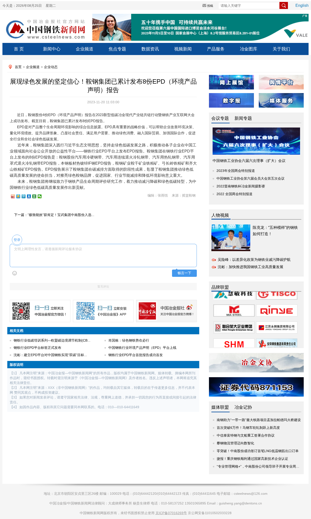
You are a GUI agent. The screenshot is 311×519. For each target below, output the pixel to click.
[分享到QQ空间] (20, 196)
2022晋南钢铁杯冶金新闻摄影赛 (240, 186)
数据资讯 (150, 49)
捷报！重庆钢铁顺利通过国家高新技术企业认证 (252, 459)
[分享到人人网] (31, 196)
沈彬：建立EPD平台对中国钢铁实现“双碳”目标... (50, 355)
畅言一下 (184, 273)
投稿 (210, 6)
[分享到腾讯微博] (26, 196)
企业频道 (84, 49)
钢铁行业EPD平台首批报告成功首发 (135, 355)
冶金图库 (248, 49)
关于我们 (281, 49)
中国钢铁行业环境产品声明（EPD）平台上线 (142, 348)
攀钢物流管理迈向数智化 (235, 443)
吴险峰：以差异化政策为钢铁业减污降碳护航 (254, 259)
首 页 (19, 49)
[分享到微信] (42, 196)
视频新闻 (183, 49)
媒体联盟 (220, 407)
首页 (18, 67)
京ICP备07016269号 (171, 513)
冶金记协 (243, 407)
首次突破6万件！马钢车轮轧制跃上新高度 (248, 428)
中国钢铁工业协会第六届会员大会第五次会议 (250, 178)
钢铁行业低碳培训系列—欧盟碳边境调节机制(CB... (52, 340)
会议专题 (220, 118)
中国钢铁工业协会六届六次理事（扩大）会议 (249, 161)
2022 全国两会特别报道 (234, 194)
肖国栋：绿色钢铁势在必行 (128, 340)
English (302, 5)
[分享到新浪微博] (15, 196)
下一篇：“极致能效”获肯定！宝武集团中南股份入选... (54, 215)
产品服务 (216, 49)
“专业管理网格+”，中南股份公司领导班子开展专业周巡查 (260, 466)
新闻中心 (51, 49)
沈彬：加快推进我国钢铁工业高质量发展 (250, 267)
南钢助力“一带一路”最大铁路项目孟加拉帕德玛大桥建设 (259, 420)
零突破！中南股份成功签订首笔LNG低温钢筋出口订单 (258, 451)
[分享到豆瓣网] (36, 196)
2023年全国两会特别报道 (235, 171)
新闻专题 (243, 118)
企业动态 (51, 67)
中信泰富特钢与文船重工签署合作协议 (246, 435)
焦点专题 (117, 49)
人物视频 (220, 215)
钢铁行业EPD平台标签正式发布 (37, 348)
